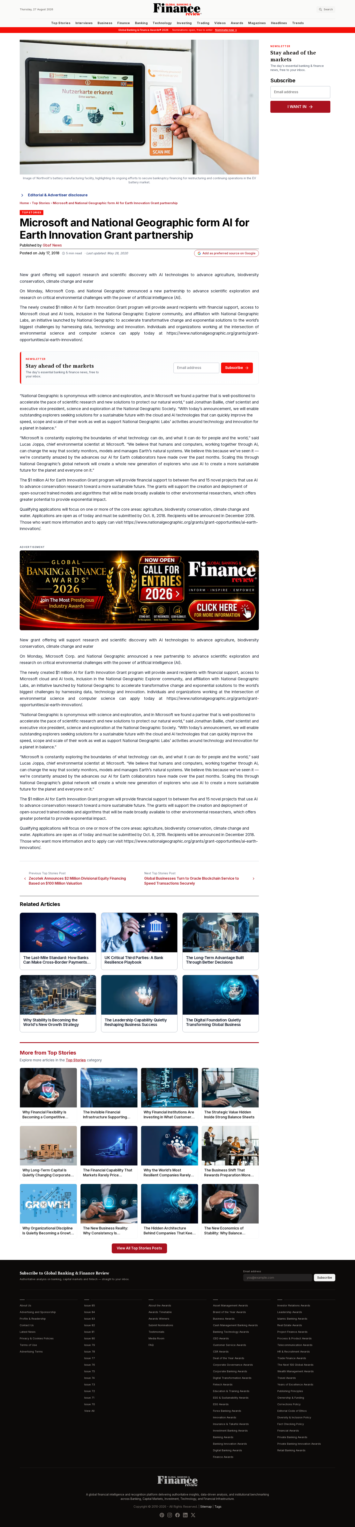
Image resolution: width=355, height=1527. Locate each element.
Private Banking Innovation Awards (299, 1443)
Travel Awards (286, 1377)
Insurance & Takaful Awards (231, 1424)
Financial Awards (288, 1430)
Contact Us (27, 1325)
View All (89, 1410)
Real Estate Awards (289, 1325)
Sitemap (206, 1506)
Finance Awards (223, 1456)
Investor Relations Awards (293, 1305)
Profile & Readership (33, 1318)
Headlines (279, 23)
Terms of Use (28, 1345)
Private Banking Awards (292, 1437)
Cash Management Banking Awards (235, 1325)
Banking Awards (223, 1437)
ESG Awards (221, 1404)
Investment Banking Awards (230, 1430)
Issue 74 (89, 1377)
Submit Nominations (161, 1325)
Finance (123, 23)
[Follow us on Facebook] (177, 1515)
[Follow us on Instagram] (169, 1515)
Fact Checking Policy (290, 1424)
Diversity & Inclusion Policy (294, 1417)
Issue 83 (89, 1318)
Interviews (84, 23)
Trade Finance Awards (291, 1358)
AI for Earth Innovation (94, 307)
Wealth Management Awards (295, 1371)
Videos (220, 23)
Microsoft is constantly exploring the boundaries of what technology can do (92, 438)
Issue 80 (89, 1338)
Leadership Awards (289, 1312)
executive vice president (42, 409)
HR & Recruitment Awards (293, 1351)
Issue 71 (89, 1397)
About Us (25, 1305)
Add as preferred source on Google (229, 253)
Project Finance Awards (292, 1331)
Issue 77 (89, 1358)
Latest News (28, 1331)
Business (105, 23)
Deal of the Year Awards (228, 1358)
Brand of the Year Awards (229, 1312)
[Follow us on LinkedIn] (185, 1515)
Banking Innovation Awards (230, 1443)
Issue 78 (89, 1351)
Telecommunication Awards (294, 1345)
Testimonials (156, 1331)
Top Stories (60, 23)
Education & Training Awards (231, 1391)
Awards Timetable (160, 1312)
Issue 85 (89, 1305)
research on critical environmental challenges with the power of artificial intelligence (96, 297)
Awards (237, 23)
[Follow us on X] (193, 1515)
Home (24, 203)
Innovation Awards (224, 1417)
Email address (252, 1271)
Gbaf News (52, 245)
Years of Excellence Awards (295, 1384)
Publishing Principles (290, 1391)
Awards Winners (159, 1318)
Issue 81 (89, 1331)
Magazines (257, 23)
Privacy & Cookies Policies (37, 1338)
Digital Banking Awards (227, 1450)
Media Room (156, 1338)
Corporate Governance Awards (233, 1364)
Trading (203, 23)
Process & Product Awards (294, 1338)
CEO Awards (221, 1338)
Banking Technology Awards (231, 1331)
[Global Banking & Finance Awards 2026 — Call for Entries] (139, 590)
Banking (141, 23)
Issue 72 (89, 1391)
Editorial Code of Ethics (292, 1410)
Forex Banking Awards (227, 1410)
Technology (162, 23)
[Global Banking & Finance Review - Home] (177, 9)
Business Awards (224, 1318)
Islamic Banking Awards (292, 1318)
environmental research (203, 493)
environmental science (42, 333)
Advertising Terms (31, 1351)
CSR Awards (221, 1351)
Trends (298, 23)
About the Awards (160, 1305)
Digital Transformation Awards (232, 1377)
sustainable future (128, 486)
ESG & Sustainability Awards (231, 1397)
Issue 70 (89, 1404)
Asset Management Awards (230, 1305)
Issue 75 (89, 1371)
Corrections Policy (289, 1404)
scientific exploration (230, 291)
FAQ (151, 1345)
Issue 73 (89, 1384)
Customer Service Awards (229, 1345)
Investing (184, 23)
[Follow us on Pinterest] (162, 1515)
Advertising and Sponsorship (38, 1312)
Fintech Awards (223, 1384)
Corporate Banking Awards (230, 1371)
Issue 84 (89, 1312)
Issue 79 (89, 1345)
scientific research (79, 402)
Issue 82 (89, 1325)
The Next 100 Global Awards (295, 1364)
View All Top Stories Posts (139, 1248)
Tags (217, 1506)
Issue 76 (89, 1364)
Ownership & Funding (290, 1397)
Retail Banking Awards (291, 1450)
